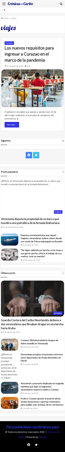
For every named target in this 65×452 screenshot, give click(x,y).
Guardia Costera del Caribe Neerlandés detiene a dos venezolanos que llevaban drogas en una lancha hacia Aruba (32, 324)
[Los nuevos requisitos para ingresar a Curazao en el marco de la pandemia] (32, 88)
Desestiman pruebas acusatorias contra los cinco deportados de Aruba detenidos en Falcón (42, 357)
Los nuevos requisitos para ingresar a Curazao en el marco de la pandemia (29, 54)
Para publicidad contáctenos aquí (32, 427)
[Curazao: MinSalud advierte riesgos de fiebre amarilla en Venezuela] (9, 345)
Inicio (6, 18)
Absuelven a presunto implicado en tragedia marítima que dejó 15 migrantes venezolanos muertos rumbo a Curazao (42, 386)
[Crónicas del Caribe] (20, 3)
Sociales (9, 43)
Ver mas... (12, 124)
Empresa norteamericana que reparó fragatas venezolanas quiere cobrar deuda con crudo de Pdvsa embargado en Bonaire (41, 238)
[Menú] (4, 4)
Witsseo (43, 437)
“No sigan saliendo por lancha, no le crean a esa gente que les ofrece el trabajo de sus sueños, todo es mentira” (42, 253)
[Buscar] (61, 4)
